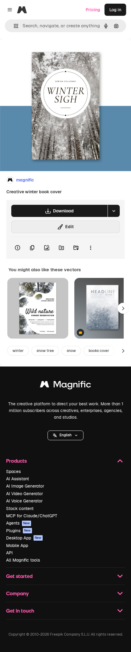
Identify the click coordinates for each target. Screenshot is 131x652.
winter (18, 350)
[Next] (123, 308)
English (65, 435)
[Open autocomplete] (13, 26)
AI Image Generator (25, 486)
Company (17, 593)
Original (39, 52)
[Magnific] (65, 385)
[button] (65, 435)
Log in (115, 9)
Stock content (20, 508)
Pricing (93, 9)
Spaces (13, 471)
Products (16, 461)
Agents (18, 523)
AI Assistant (17, 478)
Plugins (18, 530)
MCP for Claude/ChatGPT (31, 516)
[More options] (90, 248)
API (9, 553)
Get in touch (20, 610)
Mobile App (17, 545)
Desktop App (23, 538)
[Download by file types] (114, 211)
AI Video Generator (24, 493)
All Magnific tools (23, 560)
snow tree (45, 350)
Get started (19, 576)
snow (71, 350)
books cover (99, 350)
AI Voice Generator (24, 501)
